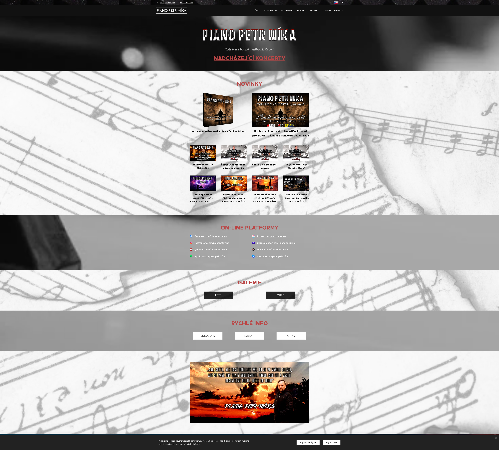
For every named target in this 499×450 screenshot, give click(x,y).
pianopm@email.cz (167, 2)
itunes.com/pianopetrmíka (271, 236)
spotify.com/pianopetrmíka (210, 256)
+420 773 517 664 (186, 2)
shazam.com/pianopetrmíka (272, 256)
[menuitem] (258, 10)
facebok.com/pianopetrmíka (211, 236)
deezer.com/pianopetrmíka (272, 249)
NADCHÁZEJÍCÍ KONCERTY (249, 58)
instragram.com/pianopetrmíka (212, 243)
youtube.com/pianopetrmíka (211, 249)
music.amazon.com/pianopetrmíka (276, 243)
